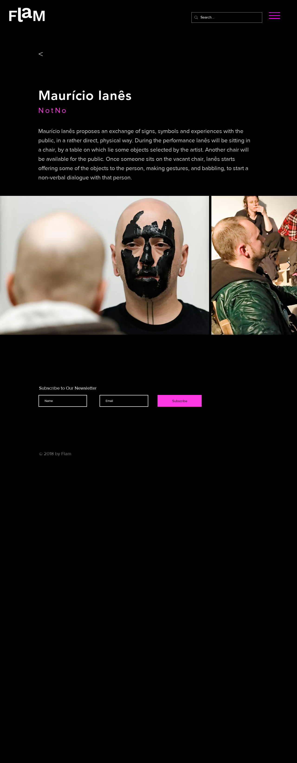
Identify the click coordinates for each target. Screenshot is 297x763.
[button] (274, 15)
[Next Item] (289, 265)
